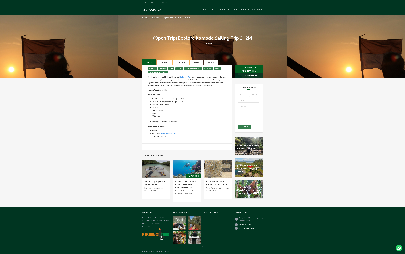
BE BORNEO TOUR (151, 9)
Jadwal (197, 62)
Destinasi (152, 68)
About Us (245, 10)
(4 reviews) (209, 43)
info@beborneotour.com (247, 228)
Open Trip (207, 68)
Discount (163, 68)
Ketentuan (181, 62)
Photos (211, 62)
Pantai (217, 68)
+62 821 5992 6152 (245, 225)
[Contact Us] (155, 234)
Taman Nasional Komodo (157, 72)
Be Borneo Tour (185, 77)
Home (205, 10)
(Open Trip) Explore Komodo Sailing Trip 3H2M (247, 168)
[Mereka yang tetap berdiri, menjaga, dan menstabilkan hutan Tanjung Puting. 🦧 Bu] (179, 237)
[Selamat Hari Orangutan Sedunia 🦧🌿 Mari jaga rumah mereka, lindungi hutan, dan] (179, 223)
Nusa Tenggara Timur (193, 68)
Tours (150, 18)
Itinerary (164, 62)
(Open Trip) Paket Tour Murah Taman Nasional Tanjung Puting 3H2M (249, 190)
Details (149, 62)
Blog (236, 10)
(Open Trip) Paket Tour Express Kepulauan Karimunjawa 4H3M (185, 184)
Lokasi (179, 68)
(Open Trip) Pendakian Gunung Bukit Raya (248, 147)
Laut (171, 68)
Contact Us (257, 10)
